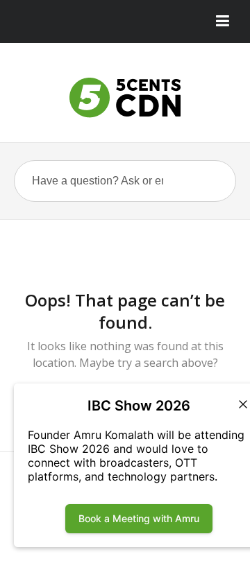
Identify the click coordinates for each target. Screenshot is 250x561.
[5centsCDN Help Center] (125, 98)
